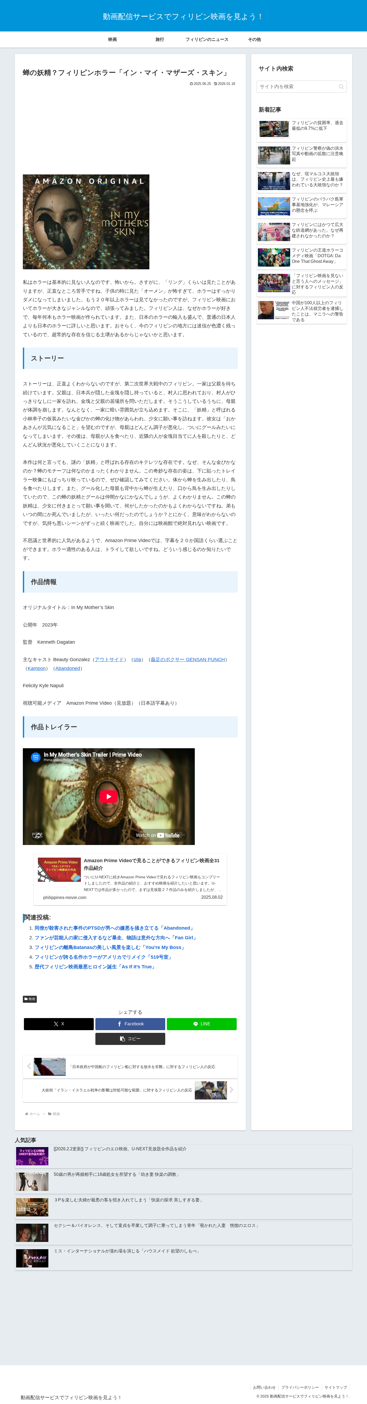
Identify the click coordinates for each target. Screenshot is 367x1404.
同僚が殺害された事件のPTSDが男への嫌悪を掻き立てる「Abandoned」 (115, 928)
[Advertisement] (130, 128)
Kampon (37, 668)
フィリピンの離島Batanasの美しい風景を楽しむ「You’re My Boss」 (110, 947)
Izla (137, 659)
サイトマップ (336, 1387)
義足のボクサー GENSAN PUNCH (188, 659)
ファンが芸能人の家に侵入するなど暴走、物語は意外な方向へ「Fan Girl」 (116, 937)
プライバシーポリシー (300, 1387)
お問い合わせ (264, 1387)
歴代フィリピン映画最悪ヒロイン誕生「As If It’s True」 (96, 966)
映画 (32, 999)
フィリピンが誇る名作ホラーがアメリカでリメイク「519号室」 (104, 957)
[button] (130, 1039)
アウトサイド (109, 659)
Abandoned (67, 668)
